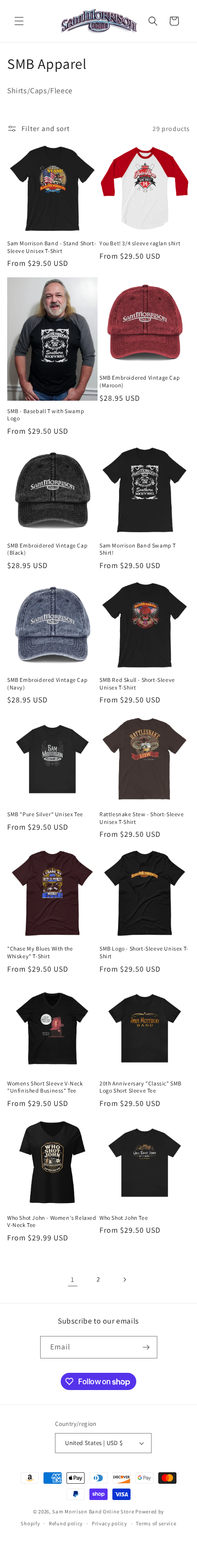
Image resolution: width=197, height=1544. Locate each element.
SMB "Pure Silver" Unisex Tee (45, 814)
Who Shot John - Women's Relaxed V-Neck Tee (52, 1221)
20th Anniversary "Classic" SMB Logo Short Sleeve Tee (140, 1087)
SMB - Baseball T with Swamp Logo (45, 414)
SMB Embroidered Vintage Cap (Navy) (47, 683)
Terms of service (156, 1523)
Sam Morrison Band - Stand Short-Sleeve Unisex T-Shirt (51, 247)
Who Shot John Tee (123, 1217)
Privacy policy (109, 1523)
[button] (19, 21)
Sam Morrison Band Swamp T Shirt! (137, 549)
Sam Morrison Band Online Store (93, 1511)
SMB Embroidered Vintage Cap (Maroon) (139, 381)
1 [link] (73, 1279)
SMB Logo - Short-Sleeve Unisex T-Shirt (143, 952)
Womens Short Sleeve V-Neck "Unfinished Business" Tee (45, 1087)
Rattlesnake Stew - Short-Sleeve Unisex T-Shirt (141, 817)
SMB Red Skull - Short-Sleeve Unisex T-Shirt (137, 683)
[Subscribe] (146, 1347)
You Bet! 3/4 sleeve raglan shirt (139, 243)
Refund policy (66, 1523)
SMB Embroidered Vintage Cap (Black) (47, 549)
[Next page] (124, 1279)
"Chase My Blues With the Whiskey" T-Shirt (40, 952)
